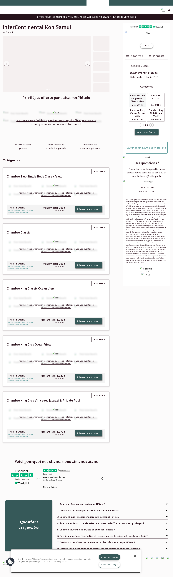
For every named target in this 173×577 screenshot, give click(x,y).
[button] (10, 561)
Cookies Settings (109, 564)
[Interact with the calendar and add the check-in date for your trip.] (127, 56)
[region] (76, 561)
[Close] (135, 556)
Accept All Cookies (109, 557)
